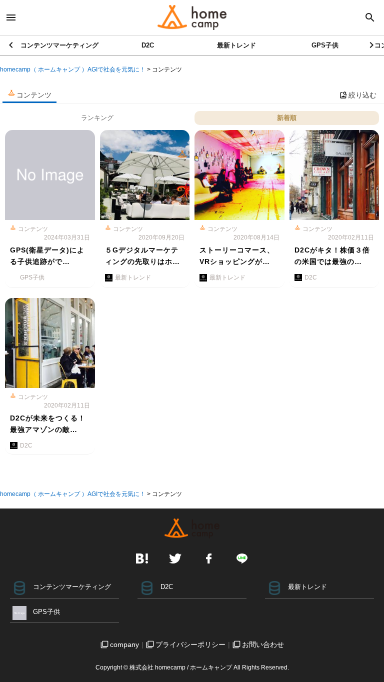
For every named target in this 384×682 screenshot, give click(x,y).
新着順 (286, 118)
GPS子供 (325, 45)
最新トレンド (236, 45)
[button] (372, 45)
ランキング (97, 118)
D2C (148, 45)
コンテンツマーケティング (59, 45)
